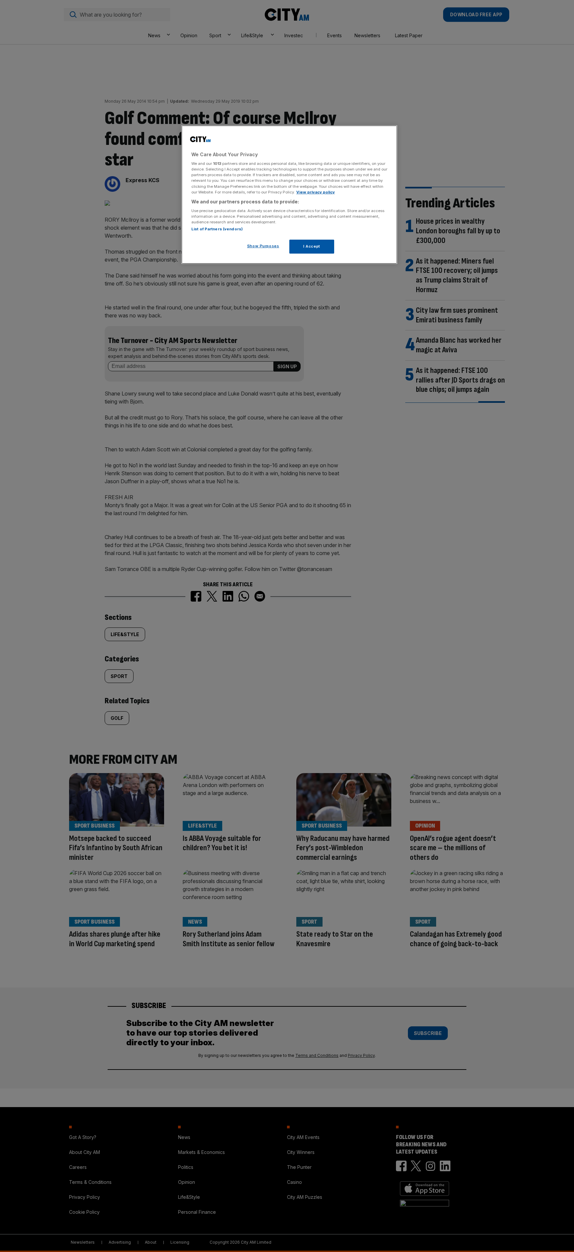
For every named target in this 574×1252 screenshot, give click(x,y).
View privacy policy (315, 192)
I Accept (311, 246)
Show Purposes (263, 246)
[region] (289, 194)
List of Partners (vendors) (217, 229)
